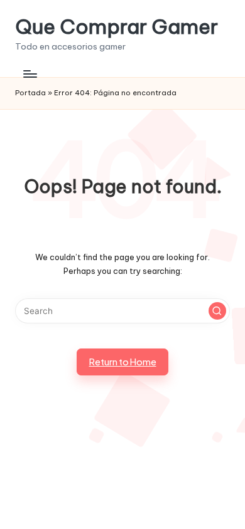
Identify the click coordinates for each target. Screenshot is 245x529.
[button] (217, 311)
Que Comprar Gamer (116, 27)
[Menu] (29, 73)
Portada (30, 92)
